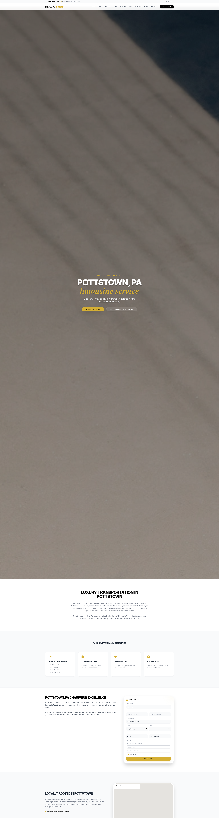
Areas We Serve (120, 6)
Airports (138, 6)
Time (151, 725)
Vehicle (152, 732)
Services (108, 6)
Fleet (131, 6)
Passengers (131, 732)
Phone (129, 710)
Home (93, 6)
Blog (146, 6)
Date (128, 725)
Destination (131, 747)
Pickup (129, 740)
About (100, 6)
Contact (153, 6)
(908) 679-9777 (94, 309)
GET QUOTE (167, 6)
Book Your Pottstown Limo (121, 309)
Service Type (131, 718)
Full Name (130, 703)
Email (151, 710)
